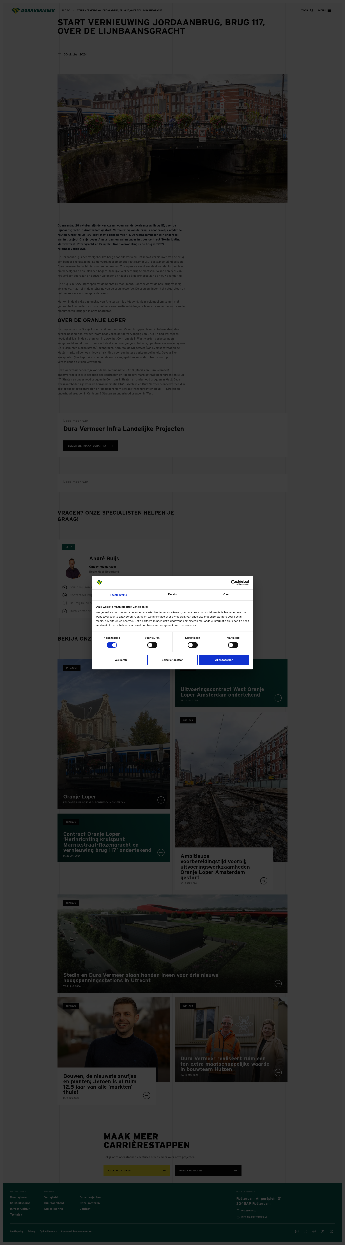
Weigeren (121, 659)
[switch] (152, 645)
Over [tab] (226, 594)
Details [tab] (172, 594)
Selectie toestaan (172, 659)
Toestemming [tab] (118, 594)
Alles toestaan (224, 659)
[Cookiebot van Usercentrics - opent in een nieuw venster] (233, 582)
